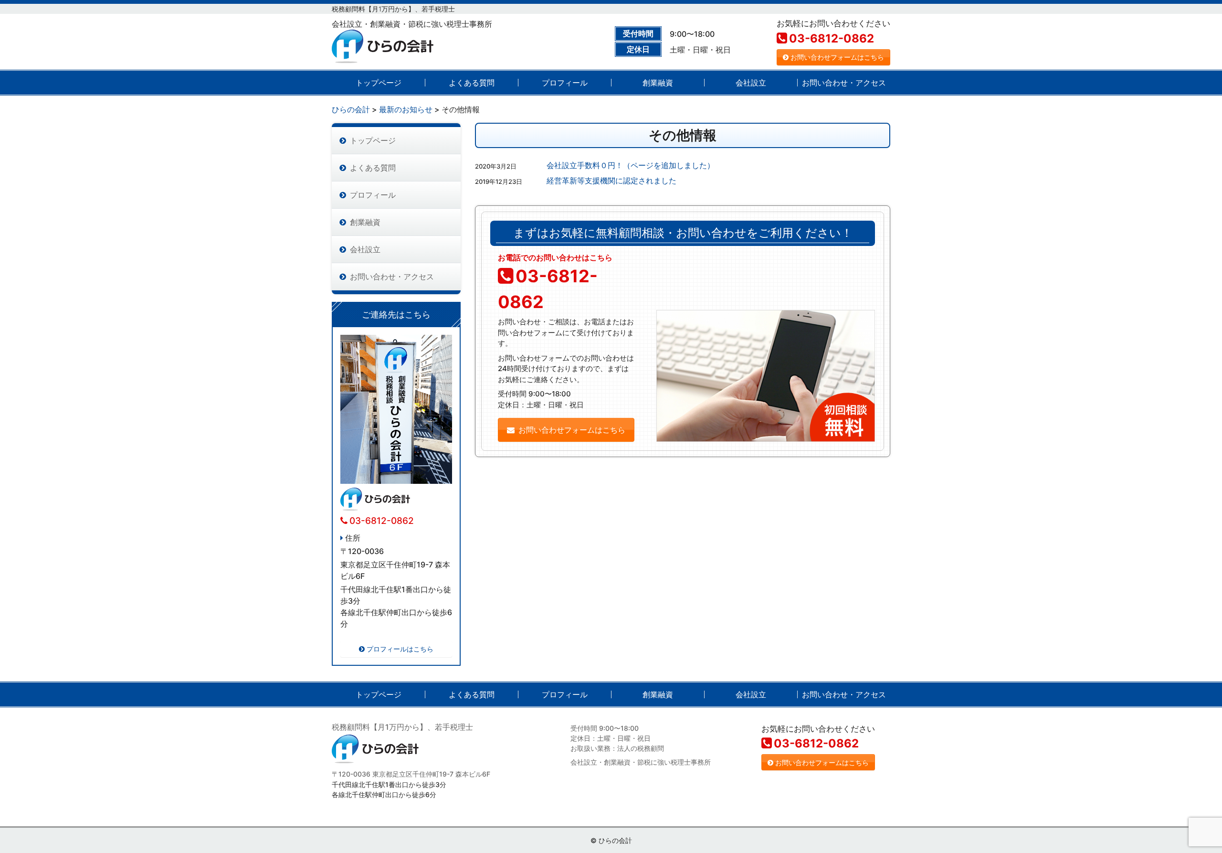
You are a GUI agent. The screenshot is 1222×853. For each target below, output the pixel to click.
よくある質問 (472, 82)
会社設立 (751, 82)
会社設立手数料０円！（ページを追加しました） (631, 165)
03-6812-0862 (831, 38)
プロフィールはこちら (400, 649)
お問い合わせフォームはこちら (837, 57)
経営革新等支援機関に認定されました (611, 180)
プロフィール (565, 82)
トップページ (378, 82)
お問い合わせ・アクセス (844, 82)
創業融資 (658, 82)
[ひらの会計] (382, 44)
